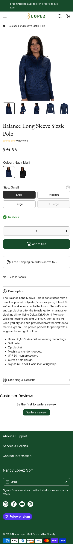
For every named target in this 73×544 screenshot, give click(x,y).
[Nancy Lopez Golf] (36, 16)
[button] (68, 16)
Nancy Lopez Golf (22, 534)
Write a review (36, 412)
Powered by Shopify (44, 534)
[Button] (68, 187)
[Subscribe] (65, 481)
